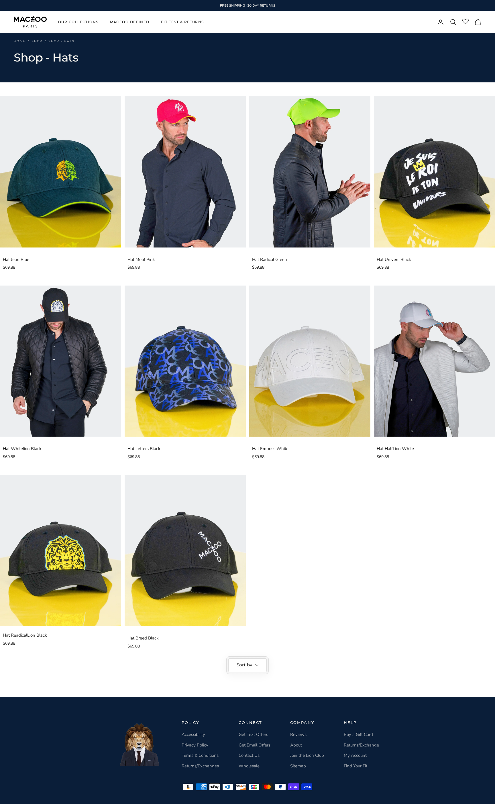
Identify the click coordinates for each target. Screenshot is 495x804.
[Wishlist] (465, 21)
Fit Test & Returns (182, 22)
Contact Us (249, 755)
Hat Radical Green (269, 259)
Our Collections (78, 22)
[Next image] (115, 171)
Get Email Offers (254, 745)
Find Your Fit (355, 766)
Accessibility (193, 734)
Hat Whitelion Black (22, 448)
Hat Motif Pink (141, 259)
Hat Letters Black (143, 448)
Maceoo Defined (130, 22)
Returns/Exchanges (200, 766)
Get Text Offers (253, 734)
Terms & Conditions (200, 755)
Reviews (298, 734)
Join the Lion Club (307, 755)
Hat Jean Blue (16, 259)
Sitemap (298, 766)
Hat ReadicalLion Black (25, 635)
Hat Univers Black (394, 259)
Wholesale (249, 766)
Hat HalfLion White (395, 448)
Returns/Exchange (361, 745)
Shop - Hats (61, 41)
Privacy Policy (195, 745)
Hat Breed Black (143, 638)
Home (19, 41)
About (296, 745)
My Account (355, 755)
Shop (37, 41)
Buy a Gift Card (358, 734)
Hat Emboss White (270, 448)
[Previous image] (5, 171)
